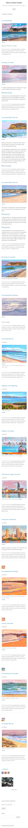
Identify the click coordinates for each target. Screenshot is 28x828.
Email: (3, 804)
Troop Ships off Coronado (10, 673)
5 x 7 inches (21, 50)
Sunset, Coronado (7, 623)
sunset (7, 109)
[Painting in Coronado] (7, 92)
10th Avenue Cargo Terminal (11, 474)
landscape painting (8, 328)
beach (3, 52)
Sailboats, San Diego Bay (9, 386)
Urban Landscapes (18, 462)
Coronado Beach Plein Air (10, 117)
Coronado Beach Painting (10, 295)
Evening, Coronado (8, 62)
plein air (23, 107)
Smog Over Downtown (9, 519)
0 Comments (4, 342)
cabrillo (3, 420)
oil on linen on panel (17, 52)
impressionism (12, 172)
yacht (14, 466)
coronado (11, 52)
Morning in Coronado (8, 257)
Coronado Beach (7, 21)
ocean (21, 172)
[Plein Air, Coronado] (6, 165)
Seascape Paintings (10, 50)
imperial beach (20, 375)
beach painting (5, 107)
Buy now (3, 42)
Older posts (5, 769)
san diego (24, 52)
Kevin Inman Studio (14, 3)
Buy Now (3, 412)
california (6, 52)
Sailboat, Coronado (8, 431)
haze (14, 247)
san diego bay (13, 422)
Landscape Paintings (16, 49)
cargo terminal (13, 507)
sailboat (6, 466)
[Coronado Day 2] (6, 227)
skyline (11, 557)
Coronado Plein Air (8, 339)
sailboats (3, 422)
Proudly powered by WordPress (8, 825)
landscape (17, 172)
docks (22, 507)
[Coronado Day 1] (6, 214)
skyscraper (15, 557)
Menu (14, 9)
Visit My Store (14, 789)
